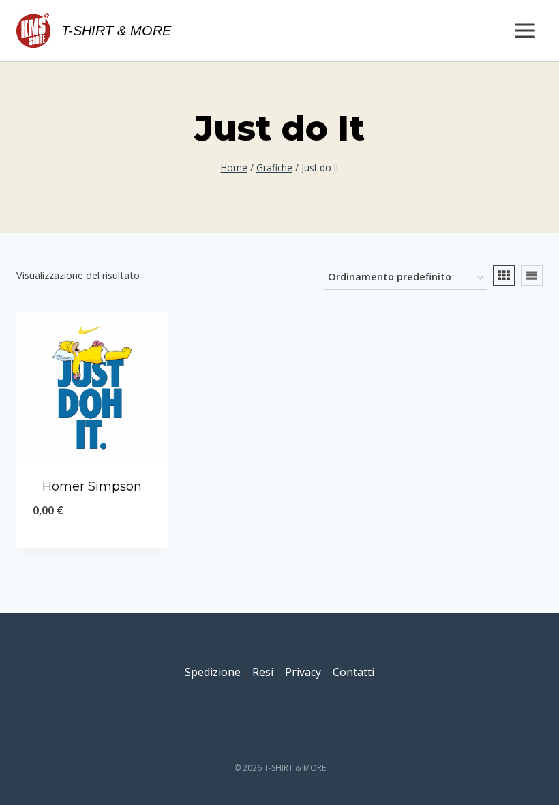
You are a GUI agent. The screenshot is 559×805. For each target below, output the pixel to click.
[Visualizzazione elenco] (532, 275)
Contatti (353, 671)
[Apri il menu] (525, 30)
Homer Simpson (92, 486)
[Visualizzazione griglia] (504, 275)
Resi (262, 671)
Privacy (303, 671)
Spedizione (213, 671)
